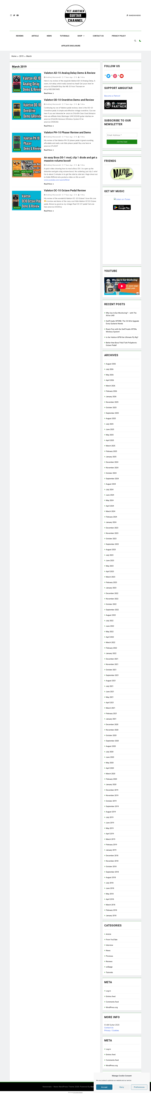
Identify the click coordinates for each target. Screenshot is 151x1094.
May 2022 (109, 632)
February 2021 (111, 713)
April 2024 (110, 506)
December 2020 (112, 724)
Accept (104, 1087)
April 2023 (110, 571)
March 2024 (110, 511)
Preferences (139, 1087)
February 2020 (111, 779)
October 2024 (111, 473)
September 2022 (112, 610)
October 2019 (111, 801)
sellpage (109, 967)
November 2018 (112, 861)
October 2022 (111, 604)
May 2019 (109, 828)
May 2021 (109, 697)
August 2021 (111, 681)
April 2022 (110, 637)
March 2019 (110, 839)
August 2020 (111, 746)
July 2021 (109, 686)
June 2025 (110, 429)
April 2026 (110, 380)
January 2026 (111, 397)
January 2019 (111, 850)
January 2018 (111, 916)
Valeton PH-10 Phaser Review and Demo (67, 132)
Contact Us (98, 36)
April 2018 (110, 899)
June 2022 (110, 626)
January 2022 (111, 653)
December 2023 (112, 528)
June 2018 (110, 888)
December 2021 (112, 659)
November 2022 (112, 599)
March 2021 (110, 708)
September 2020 (112, 741)
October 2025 (111, 407)
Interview (109, 945)
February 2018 (111, 910)
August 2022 (111, 615)
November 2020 (112, 730)
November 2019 (112, 795)
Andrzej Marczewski (53, 77)
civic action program (78, 1092)
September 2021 (112, 675)
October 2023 (111, 539)
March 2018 (110, 905)
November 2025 (112, 402)
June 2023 (110, 560)
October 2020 (111, 735)
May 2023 (109, 566)
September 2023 (112, 544)
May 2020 (109, 763)
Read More (48, 93)
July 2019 (109, 817)
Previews (109, 956)
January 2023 (111, 588)
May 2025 (109, 435)
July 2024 (109, 490)
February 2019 (111, 845)
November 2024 (112, 468)
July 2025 (109, 424)
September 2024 (112, 479)
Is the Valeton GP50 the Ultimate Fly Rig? (122, 337)
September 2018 (112, 872)
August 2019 (111, 812)
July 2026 (109, 369)
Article (35, 36)
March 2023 (110, 577)
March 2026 (110, 386)
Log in (108, 991)
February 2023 (111, 582)
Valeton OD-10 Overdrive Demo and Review (69, 99)
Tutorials (64, 36)
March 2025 (110, 446)
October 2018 (111, 866)
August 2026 (111, 364)
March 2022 (110, 642)
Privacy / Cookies (111, 1030)
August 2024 (111, 484)
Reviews (19, 36)
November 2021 (112, 664)
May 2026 (109, 375)
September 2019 (112, 806)
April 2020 (110, 768)
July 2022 (109, 621)
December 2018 (112, 856)
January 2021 (111, 719)
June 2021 (110, 692)
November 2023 (112, 533)
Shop (80, 36)
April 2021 (110, 703)
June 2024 (110, 495)
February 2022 (111, 648)
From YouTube (26, 172)
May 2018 (109, 894)
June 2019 (110, 823)
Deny (122, 1087)
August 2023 (111, 550)
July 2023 (109, 555)
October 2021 (111, 670)
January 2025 (111, 457)
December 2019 (112, 790)
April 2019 (110, 834)
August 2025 (111, 418)
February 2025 (111, 451)
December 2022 (112, 593)
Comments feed (112, 1002)
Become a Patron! (112, 96)
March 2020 (110, 774)
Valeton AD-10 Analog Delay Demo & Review (69, 72)
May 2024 (109, 500)
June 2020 (110, 757)
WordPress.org (112, 1007)
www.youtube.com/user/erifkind (56, 180)
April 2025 (110, 440)
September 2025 (112, 413)
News (49, 36)
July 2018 (109, 883)
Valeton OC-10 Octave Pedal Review (65, 190)
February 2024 (111, 517)
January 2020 (111, 784)
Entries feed (110, 996)
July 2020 (109, 752)
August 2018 (111, 877)
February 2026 (111, 391)
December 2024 (112, 462)
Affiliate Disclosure (70, 46)
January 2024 (111, 522)
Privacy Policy (119, 36)
